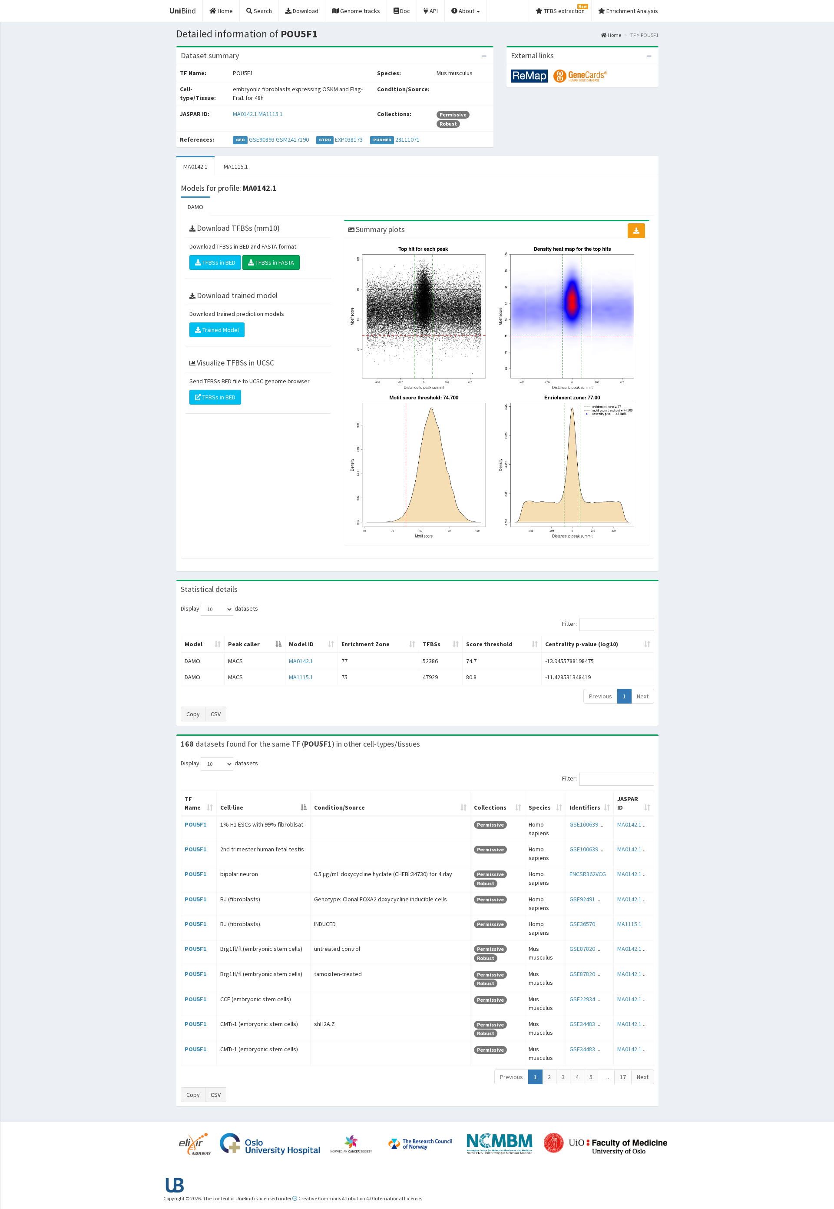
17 (623, 1077)
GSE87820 (582, 949)
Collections (490, 807)
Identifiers (584, 807)
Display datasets (219, 608)
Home (614, 35)
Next (643, 696)
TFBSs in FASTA (274, 262)
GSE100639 (583, 824)
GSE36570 (582, 924)
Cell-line (231, 807)
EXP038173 (349, 139)
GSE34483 (582, 1024)
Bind (182, 11)
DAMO (195, 207)
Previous (600, 696)
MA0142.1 (245, 114)
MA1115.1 (270, 114)
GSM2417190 (292, 139)
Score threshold (489, 644)
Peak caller (244, 644)
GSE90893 (262, 139)
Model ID (301, 644)
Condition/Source (339, 807)
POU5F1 (195, 824)
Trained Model (220, 330)
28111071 (407, 139)
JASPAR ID (627, 803)
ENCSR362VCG (587, 874)
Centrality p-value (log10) (581, 644)
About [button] (466, 11)
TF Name (193, 803)
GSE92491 (582, 899)
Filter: (569, 624)
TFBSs (431, 644)
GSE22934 (582, 999)
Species (540, 807)
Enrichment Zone (365, 644)
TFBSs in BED (218, 262)
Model (193, 644)
